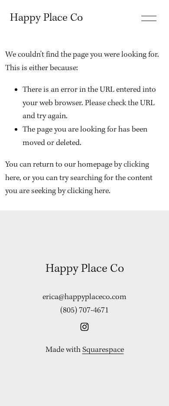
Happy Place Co (46, 18)
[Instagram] (84, 326)
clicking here (88, 191)
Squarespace (103, 350)
